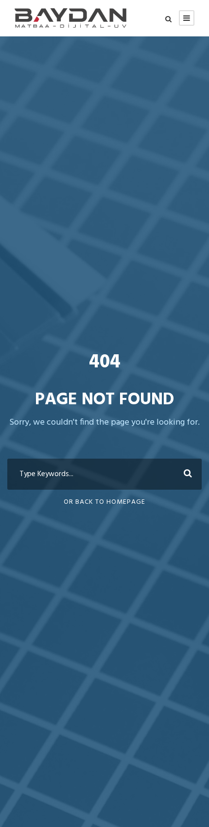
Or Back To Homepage (104, 502)
